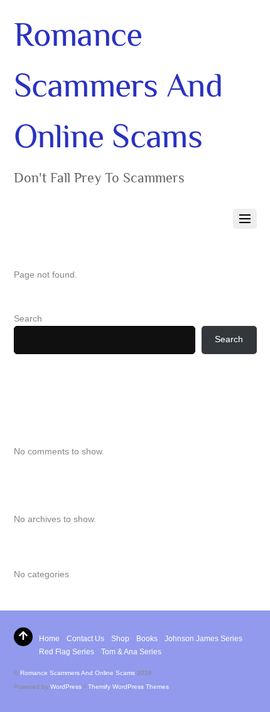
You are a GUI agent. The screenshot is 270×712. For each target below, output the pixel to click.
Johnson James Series (203, 638)
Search (28, 318)
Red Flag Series (66, 652)
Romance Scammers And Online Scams (77, 672)
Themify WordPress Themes (128, 686)
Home (49, 638)
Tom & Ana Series (131, 652)
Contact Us (85, 638)
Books (147, 638)
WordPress (66, 686)
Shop (120, 638)
